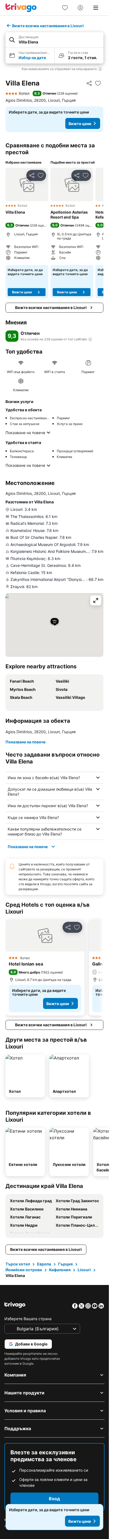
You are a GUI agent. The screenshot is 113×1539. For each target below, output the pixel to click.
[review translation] (90, 339)
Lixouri (84, 1269)
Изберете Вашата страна (28, 1318)
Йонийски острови (23, 1269)
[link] (65, 7)
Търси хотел (17, 1264)
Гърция (65, 1264)
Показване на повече (25, 432)
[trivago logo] (21, 7)
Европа (44, 1264)
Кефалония (59, 1269)
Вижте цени (80, 123)
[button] (54, 40)
